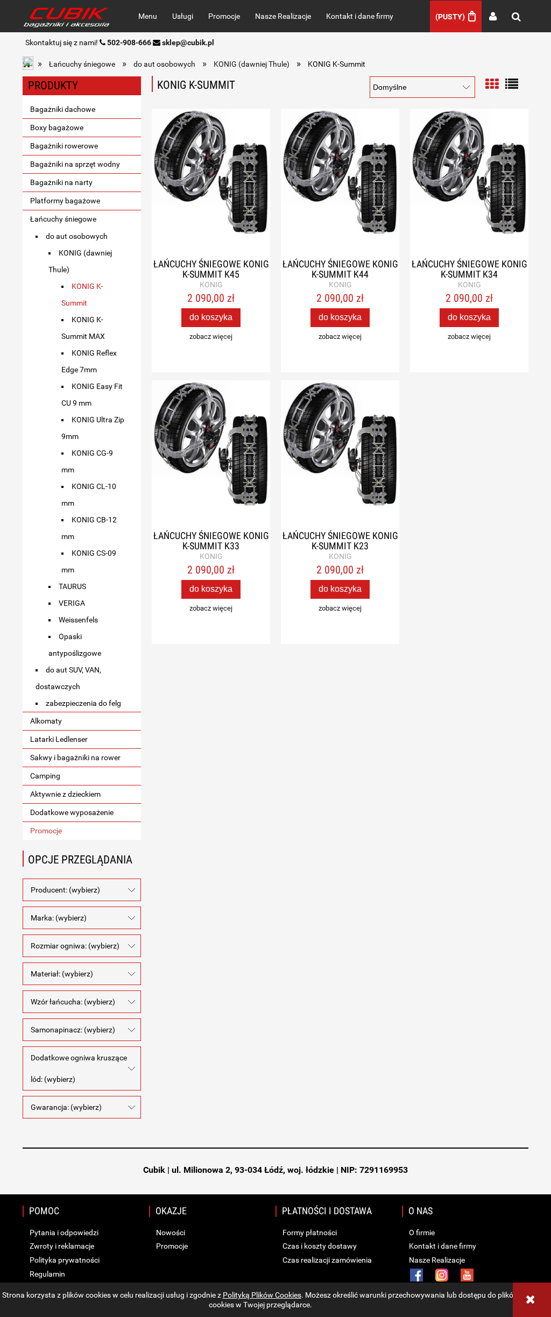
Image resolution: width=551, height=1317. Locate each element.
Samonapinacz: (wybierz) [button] (73, 1029)
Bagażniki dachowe (62, 109)
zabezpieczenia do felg (83, 703)
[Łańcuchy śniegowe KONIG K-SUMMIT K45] (211, 184)
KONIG (211, 284)
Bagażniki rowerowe (64, 145)
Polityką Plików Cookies (262, 1295)
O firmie (421, 1232)
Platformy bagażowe (65, 200)
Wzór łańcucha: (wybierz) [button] (73, 1001)
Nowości (169, 1232)
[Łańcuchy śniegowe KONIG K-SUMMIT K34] (469, 184)
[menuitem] (148, 16)
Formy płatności (309, 1232)
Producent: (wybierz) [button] (65, 890)
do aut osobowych (77, 236)
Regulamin (46, 1274)
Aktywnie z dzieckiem (65, 794)
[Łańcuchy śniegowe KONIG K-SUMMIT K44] (340, 184)
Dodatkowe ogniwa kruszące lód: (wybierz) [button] (79, 1068)
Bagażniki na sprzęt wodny (75, 164)
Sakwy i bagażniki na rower (75, 757)
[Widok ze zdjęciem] (491, 83)
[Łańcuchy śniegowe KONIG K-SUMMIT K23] (340, 455)
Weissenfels (78, 619)
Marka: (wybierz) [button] (59, 918)
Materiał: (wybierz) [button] (62, 973)
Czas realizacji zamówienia (326, 1260)
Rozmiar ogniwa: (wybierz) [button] (75, 945)
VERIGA (72, 603)
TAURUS (72, 586)
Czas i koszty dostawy (319, 1246)
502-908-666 (129, 42)
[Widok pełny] (511, 83)
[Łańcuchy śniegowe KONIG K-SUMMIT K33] (211, 455)
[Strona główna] (69, 16)
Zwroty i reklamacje (61, 1246)
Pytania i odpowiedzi (63, 1232)
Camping (45, 775)
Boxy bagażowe (56, 127)
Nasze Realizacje (436, 1260)
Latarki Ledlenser (59, 739)
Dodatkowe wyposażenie (72, 812)
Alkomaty (46, 721)
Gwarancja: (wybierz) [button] (66, 1107)
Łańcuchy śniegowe (63, 219)
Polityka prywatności (64, 1260)
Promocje (46, 830)
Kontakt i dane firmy (441, 1246)
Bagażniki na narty (61, 182)
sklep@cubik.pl (188, 42)
